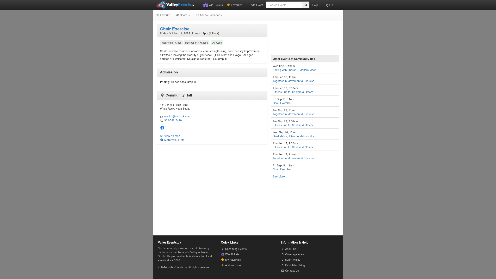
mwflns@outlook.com (177, 116)
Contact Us (291, 270)
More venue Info (174, 140)
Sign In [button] (329, 5)
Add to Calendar (209, 15)
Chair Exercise (174, 29)
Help (315, 5)
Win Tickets (215, 5)
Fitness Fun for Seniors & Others (293, 92)
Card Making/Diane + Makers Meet (294, 136)
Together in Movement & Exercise (293, 81)
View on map (172, 136)
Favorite (164, 15)
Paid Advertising (294, 265)
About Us (290, 249)
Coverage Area (294, 254)
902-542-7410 (173, 120)
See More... (280, 176)
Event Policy (292, 260)
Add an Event (233, 265)
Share (183, 15)
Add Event (256, 5)
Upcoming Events (235, 249)
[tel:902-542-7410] (162, 120)
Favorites (236, 5)
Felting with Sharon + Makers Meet (294, 70)
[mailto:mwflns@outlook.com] (162, 116)
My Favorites (232, 260)
